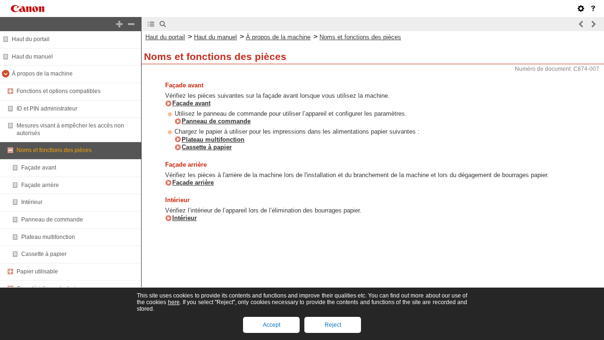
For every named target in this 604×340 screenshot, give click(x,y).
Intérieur (31, 202)
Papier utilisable (37, 271)
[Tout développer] (119, 24)
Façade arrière (40, 185)
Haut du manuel (32, 56)
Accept (271, 325)
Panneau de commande (52, 219)
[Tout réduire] (131, 24)
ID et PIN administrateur (47, 108)
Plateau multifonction (48, 237)
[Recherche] (163, 24)
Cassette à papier (44, 254)
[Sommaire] (151, 24)
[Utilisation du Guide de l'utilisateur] (593, 8)
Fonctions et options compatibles (59, 91)
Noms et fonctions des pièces (54, 150)
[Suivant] (593, 24)
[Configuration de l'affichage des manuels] (581, 8)
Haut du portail (31, 39)
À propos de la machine (42, 73)
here (174, 302)
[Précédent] (581, 24)
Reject (333, 325)
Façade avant (38, 167)
